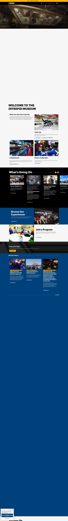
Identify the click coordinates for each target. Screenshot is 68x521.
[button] (44, 3)
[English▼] (41, 3)
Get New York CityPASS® (47, 137)
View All (56, 294)
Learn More (13, 221)
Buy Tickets (38, 137)
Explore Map (12, 250)
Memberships (50, 3)
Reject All (7, 516)
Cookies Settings (7, 518)
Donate (54, 3)
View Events (37, 163)
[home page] (11, 3)
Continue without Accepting (10, 509)
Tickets (46, 3)
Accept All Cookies (7, 514)
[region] (7, 514)
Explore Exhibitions (14, 164)
